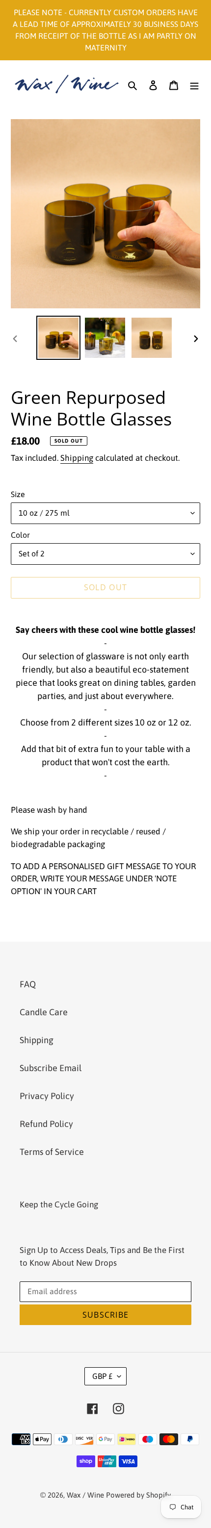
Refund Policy (46, 1124)
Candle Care (44, 1012)
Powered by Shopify (138, 1495)
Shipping (76, 458)
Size (18, 494)
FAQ (28, 984)
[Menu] (194, 84)
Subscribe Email (50, 1068)
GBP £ (102, 1376)
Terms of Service (52, 1152)
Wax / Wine (85, 1495)
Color (20, 534)
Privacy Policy (47, 1096)
